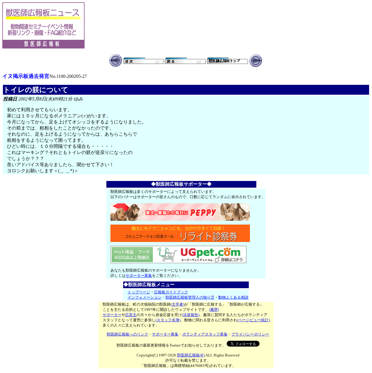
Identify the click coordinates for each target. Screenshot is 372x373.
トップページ (139, 292)
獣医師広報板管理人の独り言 (189, 297)
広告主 (131, 315)
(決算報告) (190, 315)
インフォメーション (145, 297)
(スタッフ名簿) (167, 320)
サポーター (112, 315)
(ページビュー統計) (253, 320)
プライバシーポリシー (250, 334)
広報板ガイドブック (171, 292)
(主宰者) (177, 304)
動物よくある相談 (233, 297)
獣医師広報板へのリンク (127, 334)
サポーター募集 (139, 275)
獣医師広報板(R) (191, 355)
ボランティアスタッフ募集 (205, 334)
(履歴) (214, 309)
